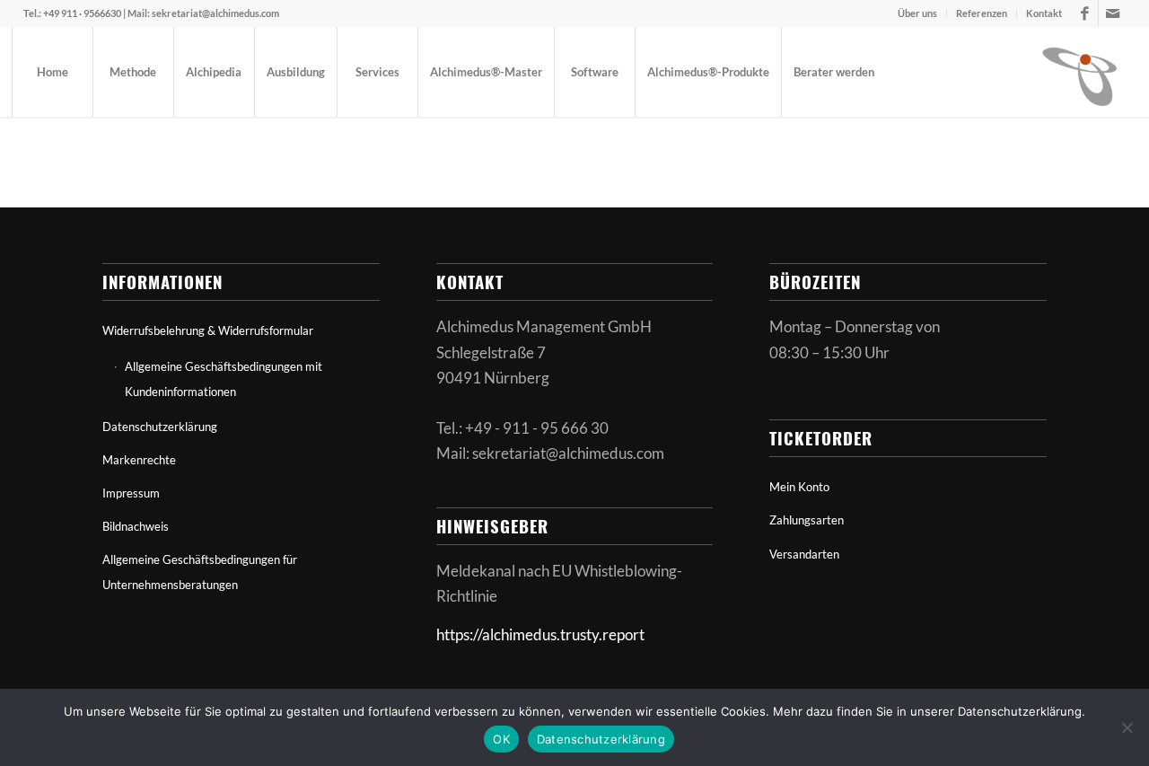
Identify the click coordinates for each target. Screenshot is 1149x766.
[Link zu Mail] (1112, 13)
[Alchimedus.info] (1081, 72)
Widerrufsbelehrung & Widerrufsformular (207, 330)
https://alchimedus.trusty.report (540, 634)
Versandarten (804, 554)
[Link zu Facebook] (1085, 13)
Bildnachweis (135, 526)
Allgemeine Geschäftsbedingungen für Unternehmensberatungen (199, 572)
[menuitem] (918, 13)
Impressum (131, 493)
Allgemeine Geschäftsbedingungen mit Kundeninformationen (223, 379)
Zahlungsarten (806, 520)
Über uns (917, 13)
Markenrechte (139, 460)
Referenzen (981, 13)
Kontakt (1044, 13)
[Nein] (1127, 727)
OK (501, 739)
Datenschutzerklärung (159, 426)
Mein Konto (799, 487)
